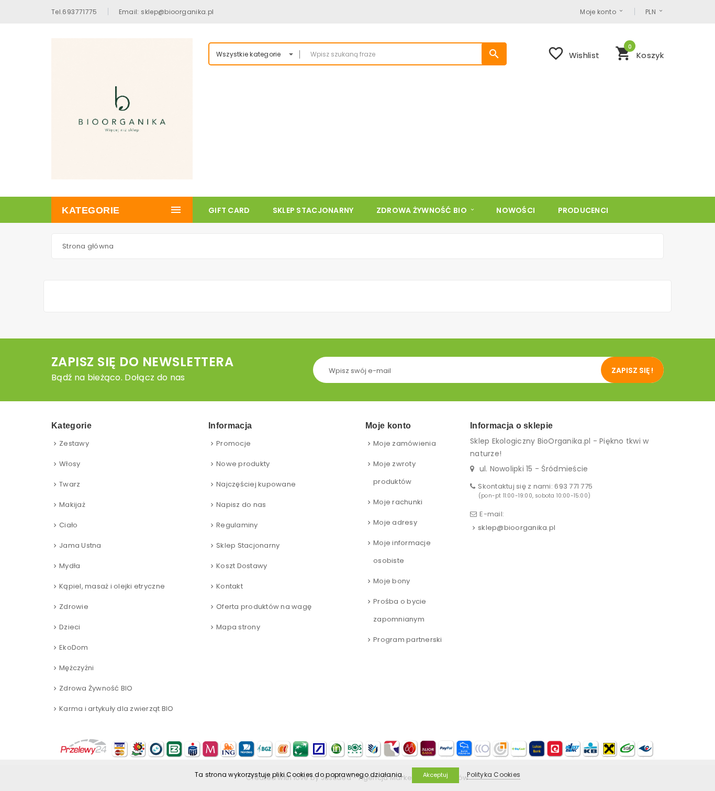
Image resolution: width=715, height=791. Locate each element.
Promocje (233, 443)
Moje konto (598, 11)
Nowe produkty (243, 464)
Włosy (69, 464)
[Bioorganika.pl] (122, 108)
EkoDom (73, 647)
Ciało (68, 525)
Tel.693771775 (74, 11)
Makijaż (72, 505)
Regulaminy (237, 525)
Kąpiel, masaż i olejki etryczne (112, 586)
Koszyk (639, 52)
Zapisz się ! (632, 370)
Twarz (69, 484)
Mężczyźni (76, 668)
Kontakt (229, 586)
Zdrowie (73, 607)
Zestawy (74, 443)
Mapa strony (238, 627)
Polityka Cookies (493, 774)
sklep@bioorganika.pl (516, 528)
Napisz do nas (241, 505)
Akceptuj (435, 775)
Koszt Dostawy (241, 566)
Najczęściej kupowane (256, 484)
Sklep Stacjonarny (248, 545)
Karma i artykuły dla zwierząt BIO (116, 709)
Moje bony (391, 581)
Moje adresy (395, 522)
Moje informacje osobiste (402, 552)
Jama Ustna (80, 545)
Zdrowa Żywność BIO (96, 688)
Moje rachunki (397, 502)
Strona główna (88, 246)
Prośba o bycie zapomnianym (400, 610)
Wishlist (573, 53)
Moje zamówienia (404, 443)
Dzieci (70, 627)
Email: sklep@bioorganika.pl (166, 11)
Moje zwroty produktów (394, 473)
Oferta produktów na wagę (263, 607)
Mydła (69, 566)
